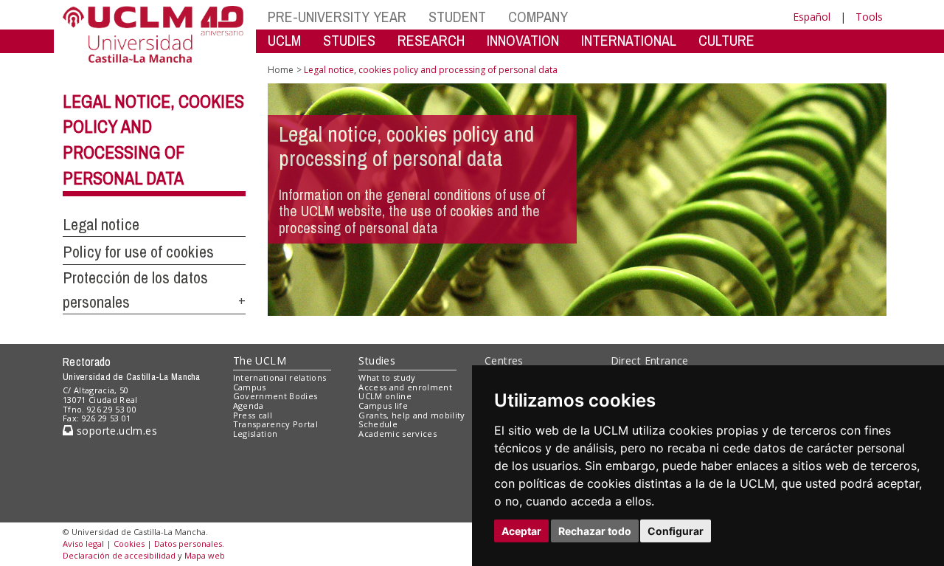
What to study (386, 377)
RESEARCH (431, 40)
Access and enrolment (405, 387)
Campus (249, 387)
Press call (252, 415)
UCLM (284, 40)
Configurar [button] (676, 531)
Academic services (397, 433)
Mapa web (204, 555)
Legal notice (101, 224)
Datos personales (188, 543)
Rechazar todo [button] (594, 531)
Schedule (378, 423)
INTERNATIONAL (628, 40)
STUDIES (349, 40)
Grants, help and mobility (411, 415)
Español (811, 17)
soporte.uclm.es (115, 431)
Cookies (129, 543)
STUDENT (457, 17)
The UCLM (259, 360)
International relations (280, 377)
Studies (376, 360)
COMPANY (538, 17)
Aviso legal (83, 543)
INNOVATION (523, 40)
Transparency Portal (275, 423)
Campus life (383, 405)
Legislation (255, 433)
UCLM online (385, 395)
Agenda (248, 405)
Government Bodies (275, 395)
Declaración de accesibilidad (119, 555)
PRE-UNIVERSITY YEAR (337, 17)
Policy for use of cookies (138, 252)
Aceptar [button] (521, 531)
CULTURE (726, 40)
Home (281, 69)
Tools (869, 17)
